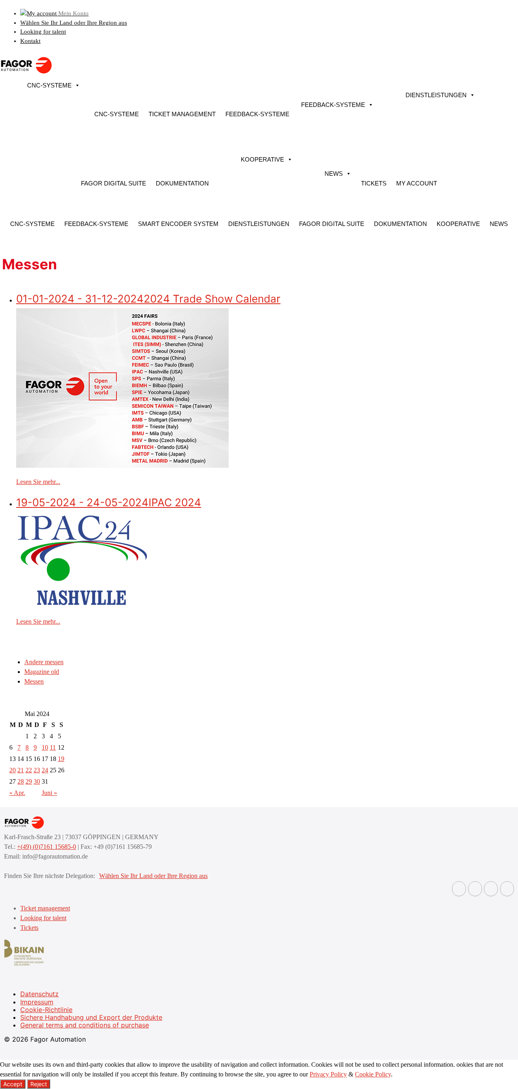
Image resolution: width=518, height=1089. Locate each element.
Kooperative (262, 159)
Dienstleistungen (436, 95)
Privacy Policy (328, 1074)
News (334, 173)
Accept (12, 1083)
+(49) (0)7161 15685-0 (46, 846)
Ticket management (182, 114)
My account (416, 183)
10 (45, 747)
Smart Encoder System (178, 223)
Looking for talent (43, 31)
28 (20, 781)
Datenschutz (39, 994)
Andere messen (44, 662)
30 (37, 781)
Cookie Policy (373, 1074)
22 (28, 770)
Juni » (49, 792)
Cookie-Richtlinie (46, 1010)
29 (28, 781)
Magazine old (41, 671)
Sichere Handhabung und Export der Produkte (91, 1017)
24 (45, 770)
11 (53, 747)
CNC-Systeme (49, 85)
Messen (34, 681)
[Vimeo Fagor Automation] (491, 888)
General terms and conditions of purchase (84, 1025)
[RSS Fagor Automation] (507, 888)
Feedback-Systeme (257, 114)
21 (20, 770)
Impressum (36, 1002)
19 (61, 758)
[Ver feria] (122, 465)
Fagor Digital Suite (113, 183)
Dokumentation (182, 183)
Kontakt (30, 41)
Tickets (373, 183)
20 (12, 770)
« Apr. (17, 792)
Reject (38, 1083)
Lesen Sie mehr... (38, 481)
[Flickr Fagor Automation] (459, 888)
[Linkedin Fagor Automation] (475, 888)
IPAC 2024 (108, 502)
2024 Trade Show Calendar (148, 298)
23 (37, 770)
